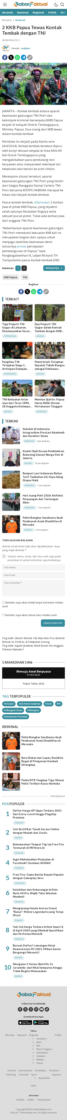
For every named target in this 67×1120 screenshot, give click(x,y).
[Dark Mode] (56, 4)
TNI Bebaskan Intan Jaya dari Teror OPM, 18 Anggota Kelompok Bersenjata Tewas (17, 405)
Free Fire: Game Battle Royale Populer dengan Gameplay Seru (38, 876)
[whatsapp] (31, 1009)
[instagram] (36, 1009)
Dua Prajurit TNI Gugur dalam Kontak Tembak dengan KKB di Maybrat (48, 329)
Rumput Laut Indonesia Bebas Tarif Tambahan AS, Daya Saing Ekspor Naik (43, 477)
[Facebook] (5, 57)
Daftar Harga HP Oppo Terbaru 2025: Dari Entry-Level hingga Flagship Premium (37, 814)
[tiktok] (47, 1009)
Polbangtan (33, 710)
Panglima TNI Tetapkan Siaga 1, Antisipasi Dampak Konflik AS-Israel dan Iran (16, 368)
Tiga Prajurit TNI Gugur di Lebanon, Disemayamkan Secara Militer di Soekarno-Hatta (16, 331)
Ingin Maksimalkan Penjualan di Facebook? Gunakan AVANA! (33, 861)
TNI (25, 277)
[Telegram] (23, 57)
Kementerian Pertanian (15, 716)
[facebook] (20, 1009)
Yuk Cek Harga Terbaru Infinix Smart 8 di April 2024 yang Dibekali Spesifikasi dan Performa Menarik (38, 930)
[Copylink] (30, 57)
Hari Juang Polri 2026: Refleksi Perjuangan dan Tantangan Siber (43, 499)
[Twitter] (11, 57)
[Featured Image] (33, 104)
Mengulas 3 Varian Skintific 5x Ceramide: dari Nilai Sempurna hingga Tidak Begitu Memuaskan (37, 967)
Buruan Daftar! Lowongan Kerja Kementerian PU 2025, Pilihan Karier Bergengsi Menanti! (37, 949)
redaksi (25, 48)
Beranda (7, 20)
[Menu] (5, 4)
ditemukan (42, 202)
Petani (48, 703)
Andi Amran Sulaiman (29, 703)
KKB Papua (10, 277)
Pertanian (9, 703)
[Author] (6, 48)
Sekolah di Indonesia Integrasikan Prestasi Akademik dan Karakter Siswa (43, 432)
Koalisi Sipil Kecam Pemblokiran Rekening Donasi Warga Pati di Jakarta (43, 454)
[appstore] (25, 1024)
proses (21, 246)
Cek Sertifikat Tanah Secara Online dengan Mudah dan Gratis (36, 830)
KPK (59, 703)
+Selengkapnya (57, 796)
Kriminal (20, 20)
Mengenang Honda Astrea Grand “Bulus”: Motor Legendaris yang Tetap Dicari (38, 912)
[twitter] (25, 1009)
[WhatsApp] (17, 57)
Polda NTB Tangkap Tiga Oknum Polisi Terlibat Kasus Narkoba (42, 781)
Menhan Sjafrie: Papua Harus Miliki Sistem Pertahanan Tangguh (49, 403)
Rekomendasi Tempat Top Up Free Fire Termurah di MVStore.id (38, 846)
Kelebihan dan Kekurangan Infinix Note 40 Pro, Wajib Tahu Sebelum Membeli (35, 893)
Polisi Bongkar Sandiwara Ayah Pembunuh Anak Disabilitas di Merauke (43, 521)
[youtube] (41, 1009)
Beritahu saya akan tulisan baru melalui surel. (31, 615)
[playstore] (41, 1024)
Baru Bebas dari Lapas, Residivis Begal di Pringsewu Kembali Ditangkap (42, 761)
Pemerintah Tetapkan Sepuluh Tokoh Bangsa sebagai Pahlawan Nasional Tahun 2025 (50, 367)
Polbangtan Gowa (13, 710)
